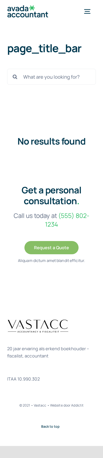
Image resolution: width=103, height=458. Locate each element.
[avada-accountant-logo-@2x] (27, 7)
